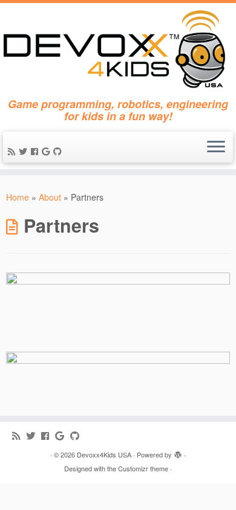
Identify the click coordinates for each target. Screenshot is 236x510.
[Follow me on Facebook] (36, 151)
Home (17, 197)
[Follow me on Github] (59, 151)
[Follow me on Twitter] (25, 151)
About (50, 197)
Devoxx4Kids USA (104, 454)
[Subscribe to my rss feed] (13, 151)
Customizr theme (143, 468)
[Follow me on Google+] (47, 151)
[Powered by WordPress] (178, 452)
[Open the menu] (216, 147)
